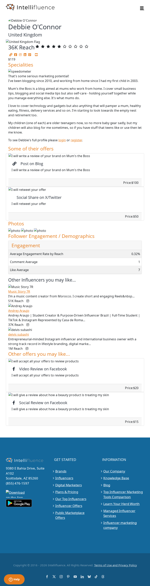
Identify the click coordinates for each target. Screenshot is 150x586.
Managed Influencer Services (119, 513)
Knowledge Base (116, 478)
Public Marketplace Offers (70, 515)
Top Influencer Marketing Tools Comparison (123, 494)
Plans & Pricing (66, 492)
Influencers (64, 478)
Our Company (114, 471)
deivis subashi (18, 334)
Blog (106, 485)
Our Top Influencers (70, 499)
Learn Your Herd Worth (121, 504)
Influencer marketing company (120, 525)
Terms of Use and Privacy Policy (115, 565)
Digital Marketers (68, 485)
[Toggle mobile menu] (142, 8)
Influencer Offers (68, 505)
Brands (60, 471)
